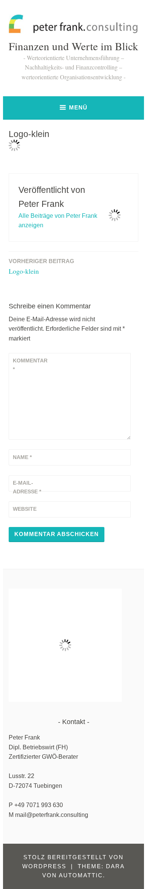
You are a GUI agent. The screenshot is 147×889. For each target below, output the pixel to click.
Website (25, 509)
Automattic (81, 875)
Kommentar (30, 364)
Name (22, 457)
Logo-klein (41, 267)
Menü (78, 107)
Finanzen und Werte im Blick (73, 46)
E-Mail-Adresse (27, 487)
